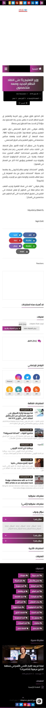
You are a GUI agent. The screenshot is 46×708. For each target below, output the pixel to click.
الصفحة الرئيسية (34, 98)
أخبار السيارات (22, 623)
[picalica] (13, 704)
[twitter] (25, 3)
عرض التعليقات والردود (11, 328)
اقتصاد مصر (22, 628)
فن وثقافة (21, 591)
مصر (13, 98)
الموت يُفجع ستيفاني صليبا (22, 463)
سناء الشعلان (35, 601)
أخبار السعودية (20, 617)
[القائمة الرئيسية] (5, 68)
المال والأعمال (34, 580)
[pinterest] (29, 3)
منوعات (23, 575)
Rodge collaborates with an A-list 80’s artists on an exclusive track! (19, 481)
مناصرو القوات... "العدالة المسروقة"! (18, 433)
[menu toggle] (42, 3)
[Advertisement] (23, 38)
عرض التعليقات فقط (30, 328)
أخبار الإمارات (35, 596)
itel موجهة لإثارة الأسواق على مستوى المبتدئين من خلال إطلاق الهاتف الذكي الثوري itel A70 (19, 415)
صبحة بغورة (17, 607)
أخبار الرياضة (35, 586)
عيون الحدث (38, 673)
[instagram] (29, 704)
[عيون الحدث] (23, 10)
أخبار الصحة (36, 612)
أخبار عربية (36, 575)
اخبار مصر (36, 628)
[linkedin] (32, 3)
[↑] (23, 697)
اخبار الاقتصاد (19, 596)
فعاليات (37, 623)
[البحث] (4, 3)
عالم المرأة (19, 580)
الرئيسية (35, 68)
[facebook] (17, 704)
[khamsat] (9, 3)
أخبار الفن (20, 601)
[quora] (17, 3)
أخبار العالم (36, 591)
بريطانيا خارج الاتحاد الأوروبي (22, 448)
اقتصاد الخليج (20, 612)
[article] (23, 279)
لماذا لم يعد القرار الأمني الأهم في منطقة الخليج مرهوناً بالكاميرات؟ (24, 667)
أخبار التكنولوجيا (34, 607)
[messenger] (36, 3)
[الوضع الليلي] (39, 701)
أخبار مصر (21, 98)
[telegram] (13, 3)
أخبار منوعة (20, 586)
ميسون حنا (36, 617)
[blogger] (21, 3)
